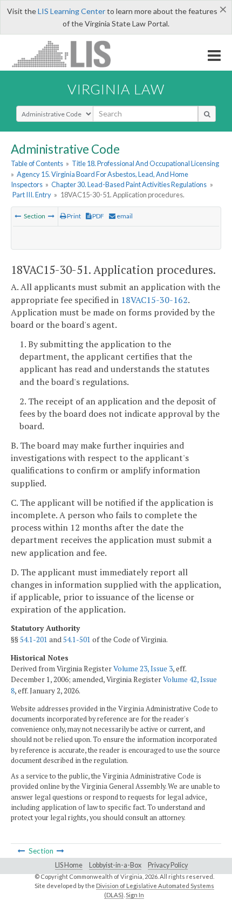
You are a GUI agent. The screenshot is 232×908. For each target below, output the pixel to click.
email (124, 216)
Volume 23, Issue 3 (143, 668)
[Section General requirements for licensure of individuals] (51, 216)
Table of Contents (37, 163)
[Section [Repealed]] (18, 216)
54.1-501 (77, 639)
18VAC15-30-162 (154, 300)
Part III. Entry (31, 194)
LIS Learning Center (71, 11)
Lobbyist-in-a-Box (115, 865)
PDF (97, 216)
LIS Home (69, 865)
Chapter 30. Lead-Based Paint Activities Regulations (129, 184)
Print (73, 216)
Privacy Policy (168, 865)
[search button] (207, 114)
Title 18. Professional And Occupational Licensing (145, 163)
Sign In (135, 894)
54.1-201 (33, 639)
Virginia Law (116, 89)
